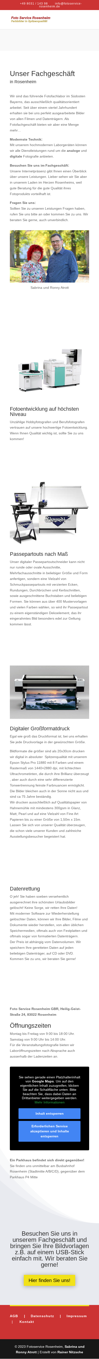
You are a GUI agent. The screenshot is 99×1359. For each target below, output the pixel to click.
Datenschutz (42, 1316)
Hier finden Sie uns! (49, 1280)
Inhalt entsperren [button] (50, 1113)
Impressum (77, 1316)
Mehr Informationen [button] (50, 1102)
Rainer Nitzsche (70, 1352)
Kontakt (26, 1322)
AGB (17, 1316)
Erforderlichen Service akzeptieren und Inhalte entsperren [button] (49, 1131)
